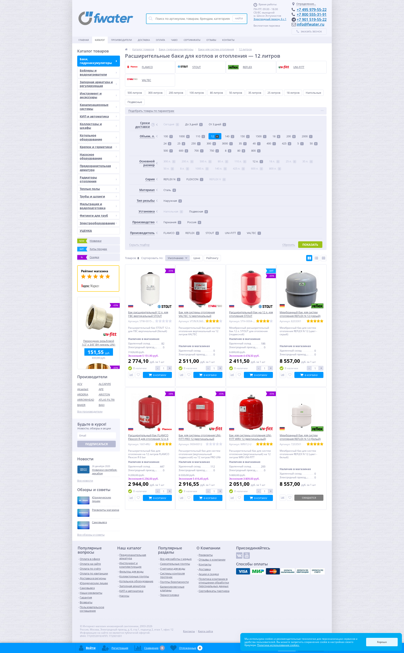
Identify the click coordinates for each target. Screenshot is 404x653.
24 (166, 143)
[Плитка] (309, 258)
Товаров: (130, 258)
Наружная (172, 201)
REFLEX (191, 233)
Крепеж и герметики (96, 147)
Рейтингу (212, 258)
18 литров (293, 93)
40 (256, 143)
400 (271, 143)
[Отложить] (138, 375)
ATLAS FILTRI (107, 400)
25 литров (273, 93)
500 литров (135, 93)
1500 (260, 136)
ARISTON (104, 394)
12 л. (257, 161)
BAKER (81, 405)
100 (167, 136)
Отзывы (211, 39)
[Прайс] (323, 258)
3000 (227, 143)
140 (229, 136)
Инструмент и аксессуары (91, 95)
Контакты (228, 39)
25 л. (290, 161)
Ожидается (309, 497)
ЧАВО (174, 39)
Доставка (144, 39)
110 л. (239, 161)
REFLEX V (217, 179)
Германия (171, 222)
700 (198, 150)
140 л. (220, 168)
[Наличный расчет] (288, 571)
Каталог (100, 39)
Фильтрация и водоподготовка (92, 206)
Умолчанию (175, 258)
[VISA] (243, 571)
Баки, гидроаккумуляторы (96, 61)
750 (214, 150)
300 (211, 143)
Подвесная (198, 211)
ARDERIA (82, 394)
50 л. (168, 168)
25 (180, 143)
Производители (121, 39)
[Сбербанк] (303, 571)
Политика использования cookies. (278, 645)
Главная (83, 39)
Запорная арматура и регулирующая (96, 84)
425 (286, 143)
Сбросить (288, 245)
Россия (193, 222)
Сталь (169, 190)
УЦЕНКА (86, 231)
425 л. (238, 168)
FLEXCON (194, 179)
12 (214, 136)
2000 (306, 136)
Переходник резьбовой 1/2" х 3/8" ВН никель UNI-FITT (99, 342)
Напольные (313, 93)
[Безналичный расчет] (318, 571)
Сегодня (170, 124)
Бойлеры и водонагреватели (93, 72)
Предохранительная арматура (95, 168)
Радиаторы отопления (88, 179)
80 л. (222, 161)
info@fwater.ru (310, 24)
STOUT (212, 233)
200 (290, 136)
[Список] (316, 258)
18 (275, 136)
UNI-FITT (232, 233)
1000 (184, 136)
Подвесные (135, 102)
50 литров (235, 93)
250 (195, 143)
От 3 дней (217, 124)
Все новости (85, 480)
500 (167, 150)
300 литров (155, 93)
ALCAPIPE (105, 384)
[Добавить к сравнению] (131, 375)
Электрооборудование (97, 223)
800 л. (274, 168)
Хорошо (382, 642)
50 (313, 143)
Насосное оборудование (91, 156)
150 (244, 136)
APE (101, 389)
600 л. (256, 168)
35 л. (307, 161)
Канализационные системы (94, 107)
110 (200, 136)
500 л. (205, 161)
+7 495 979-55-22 (312, 9)
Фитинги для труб (94, 216)
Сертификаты (192, 39)
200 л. (187, 161)
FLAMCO (170, 233)
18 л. (274, 161)
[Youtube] (246, 555)
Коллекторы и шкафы (91, 126)
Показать (310, 245)
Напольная (172, 211)
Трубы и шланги (92, 196)
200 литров (176, 93)
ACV (79, 384)
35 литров (254, 93)
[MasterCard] (273, 571)
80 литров (216, 93)
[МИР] (258, 571)
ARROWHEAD (85, 400)
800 (255, 150)
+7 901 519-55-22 (312, 19)
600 (183, 150)
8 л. (184, 168)
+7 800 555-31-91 (312, 14)
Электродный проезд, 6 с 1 (270, 19)
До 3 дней (193, 124)
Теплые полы (90, 189)
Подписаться (96, 444)
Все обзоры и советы (91, 535)
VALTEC (253, 233)
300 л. (168, 161)
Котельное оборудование (91, 137)
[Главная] (126, 49)
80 (240, 150)
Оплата (160, 39)
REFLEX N (171, 179)
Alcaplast (82, 389)
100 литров (196, 93)
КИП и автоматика (94, 116)
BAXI (102, 405)
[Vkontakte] (239, 555)
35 (242, 143)
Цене (196, 258)
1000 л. (201, 168)
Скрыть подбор (139, 245)
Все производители (89, 411)
